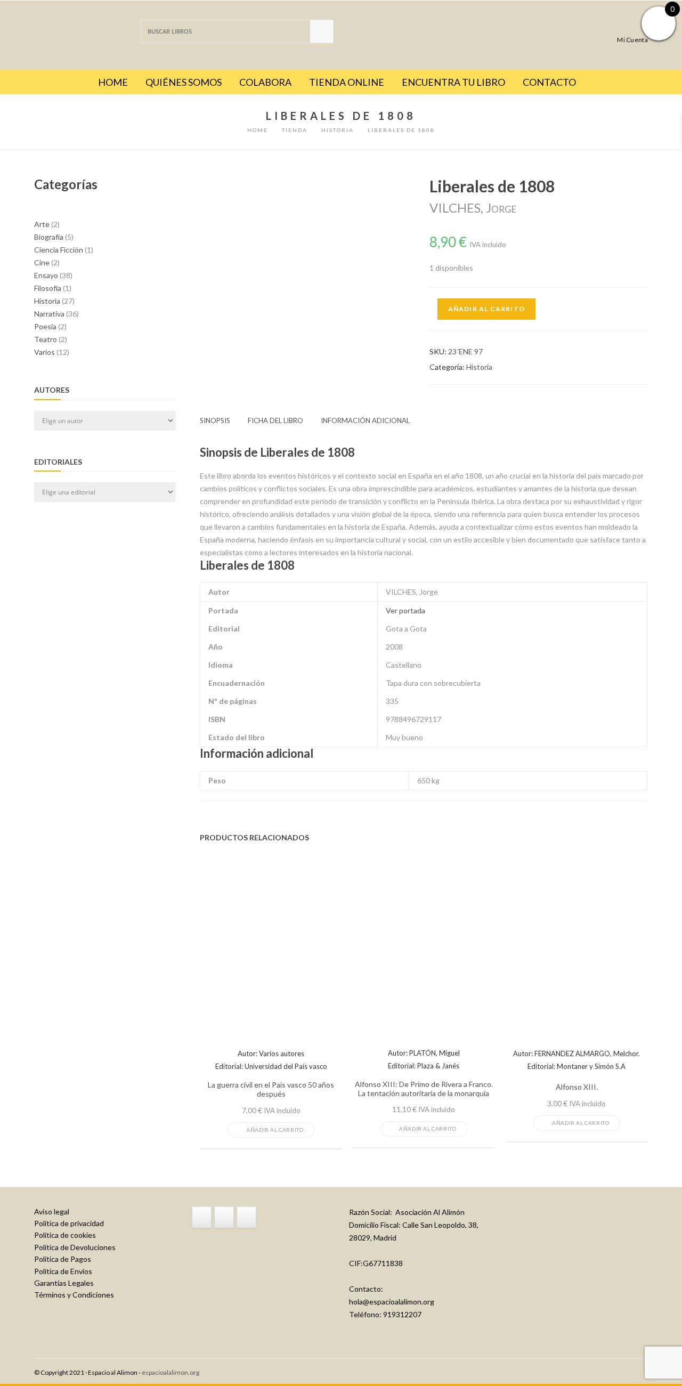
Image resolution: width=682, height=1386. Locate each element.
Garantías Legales (64, 1282)
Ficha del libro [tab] (275, 420)
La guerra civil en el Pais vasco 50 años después (271, 1089)
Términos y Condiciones (74, 1294)
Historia (479, 366)
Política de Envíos (63, 1271)
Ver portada (405, 610)
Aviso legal (51, 1211)
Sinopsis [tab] (215, 420)
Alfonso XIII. (577, 1087)
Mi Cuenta (632, 39)
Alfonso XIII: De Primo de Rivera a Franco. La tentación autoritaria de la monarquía (424, 1089)
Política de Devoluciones (75, 1247)
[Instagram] (224, 1217)
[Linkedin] (246, 1217)
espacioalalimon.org (170, 1372)
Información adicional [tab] (365, 420)
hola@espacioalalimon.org (391, 1301)
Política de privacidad (69, 1223)
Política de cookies (65, 1234)
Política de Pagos (62, 1258)
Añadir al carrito (486, 309)
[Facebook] (202, 1217)
